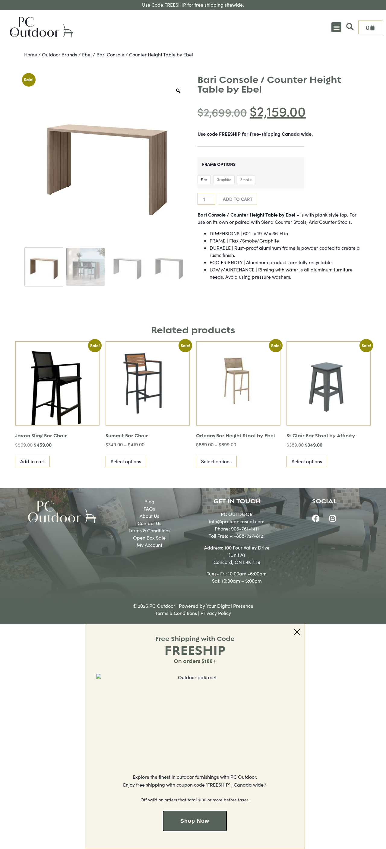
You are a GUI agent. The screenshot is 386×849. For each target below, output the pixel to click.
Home (30, 54)
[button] (336, 27)
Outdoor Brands (59, 54)
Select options (126, 461)
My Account (149, 545)
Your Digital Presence (229, 606)
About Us (149, 516)
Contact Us (149, 523)
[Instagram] (332, 518)
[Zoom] (178, 90)
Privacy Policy (216, 613)
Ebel (87, 54)
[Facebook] (316, 518)
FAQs (149, 508)
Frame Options (219, 164)
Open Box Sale (149, 537)
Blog (149, 501)
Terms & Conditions (149, 530)
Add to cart (237, 199)
